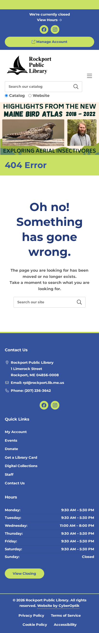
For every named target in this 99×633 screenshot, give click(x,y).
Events (11, 440)
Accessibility (65, 624)
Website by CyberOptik (58, 606)
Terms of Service (66, 615)
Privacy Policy (31, 615)
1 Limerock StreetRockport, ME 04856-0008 (35, 372)
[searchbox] (49, 302)
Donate (11, 449)
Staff (9, 474)
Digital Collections (21, 466)
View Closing (24, 573)
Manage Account (51, 42)
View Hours (48, 20)
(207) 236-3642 (38, 390)
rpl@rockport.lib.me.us (43, 383)
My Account (16, 432)
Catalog (17, 95)
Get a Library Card (21, 457)
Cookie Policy (35, 624)
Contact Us (15, 483)
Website (41, 95)
